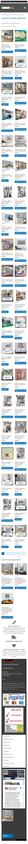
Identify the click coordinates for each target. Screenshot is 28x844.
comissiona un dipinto (9, 763)
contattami (6, 760)
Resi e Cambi (7, 742)
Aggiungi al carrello (7, 51)
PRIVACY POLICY (7, 748)
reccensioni (6, 766)
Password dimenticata (9, 757)
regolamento (7, 745)
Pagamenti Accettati (8, 739)
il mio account (7, 736)
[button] (25, 8)
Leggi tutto (18, 78)
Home (2, 14)
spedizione (6, 751)
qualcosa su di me (8, 754)
